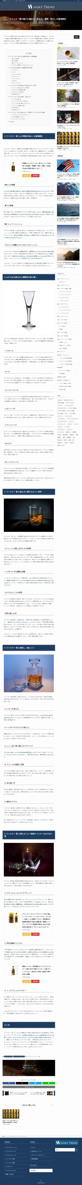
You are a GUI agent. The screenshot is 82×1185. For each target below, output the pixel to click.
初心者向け (65, 434)
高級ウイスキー (61, 445)
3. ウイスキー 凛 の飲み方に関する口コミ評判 (23, 85)
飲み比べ (72, 442)
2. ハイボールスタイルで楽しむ (20, 101)
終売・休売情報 (63, 348)
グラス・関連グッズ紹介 (65, 383)
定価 (77, 434)
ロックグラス (61, 432)
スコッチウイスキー (64, 297)
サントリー (60, 416)
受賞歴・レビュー (64, 342)
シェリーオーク (68, 416)
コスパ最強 (72, 413)
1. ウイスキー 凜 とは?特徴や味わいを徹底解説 (23, 56)
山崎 (64, 437)
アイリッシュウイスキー (65, 291)
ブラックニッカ (30, 1056)
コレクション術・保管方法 (66, 361)
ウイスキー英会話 (63, 336)
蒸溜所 (60, 367)
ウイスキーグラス (62, 408)
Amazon (26, 175)
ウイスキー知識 (63, 332)
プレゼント (60, 426)
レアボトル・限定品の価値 (66, 364)
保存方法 (68, 432)
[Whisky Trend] (41, 6)
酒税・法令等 (62, 377)
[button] (9, 1083)
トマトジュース (16, 78)
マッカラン (67, 426)
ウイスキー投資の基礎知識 (66, 358)
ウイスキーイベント (64, 278)
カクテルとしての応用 (17, 92)
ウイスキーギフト (69, 405)
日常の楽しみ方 (16, 94)
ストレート (71, 421)
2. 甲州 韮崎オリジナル (18, 116)
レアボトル (69, 429)
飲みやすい (60, 442)
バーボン (76, 424)
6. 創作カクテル (16, 109)
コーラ (13, 72)
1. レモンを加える (16, 99)
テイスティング (61, 424)
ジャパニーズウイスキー (19, 1056)
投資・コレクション (64, 355)
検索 (77, 37)
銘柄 (70, 440)
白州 (74, 437)
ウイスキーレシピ (63, 316)
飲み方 (66, 442)
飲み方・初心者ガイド (64, 380)
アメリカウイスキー (64, 307)
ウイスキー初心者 (72, 408)
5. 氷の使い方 (15, 107)
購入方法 (60, 440)
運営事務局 (34, 1159)
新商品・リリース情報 (65, 345)
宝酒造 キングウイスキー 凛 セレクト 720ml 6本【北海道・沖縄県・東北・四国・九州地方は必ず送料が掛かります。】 (36, 165)
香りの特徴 (15, 60)
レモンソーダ (15, 76)
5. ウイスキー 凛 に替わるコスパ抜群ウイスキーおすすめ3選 (27, 112)
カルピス (14, 80)
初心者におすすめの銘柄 (65, 386)
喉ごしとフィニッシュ (17, 63)
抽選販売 (69, 437)
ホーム (33, 1147)
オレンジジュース (16, 82)
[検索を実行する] (76, 1149)
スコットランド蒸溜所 (65, 370)
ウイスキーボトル (8, 1056)
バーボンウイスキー (64, 300)
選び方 (65, 440)
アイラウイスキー (70, 402)
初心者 (59, 434)
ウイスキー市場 (63, 319)
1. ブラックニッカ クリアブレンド (20, 114)
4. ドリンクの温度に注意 (18, 105)
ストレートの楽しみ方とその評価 (20, 87)
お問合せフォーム (36, 1151)
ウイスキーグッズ (11, 1151)
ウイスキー (60, 405)
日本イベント (63, 281)
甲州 (39, 1056)
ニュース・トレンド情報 (65, 339)
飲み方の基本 (63, 389)
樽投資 (61, 329)
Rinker (28, 171)
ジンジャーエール (16, 74)
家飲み (59, 437)
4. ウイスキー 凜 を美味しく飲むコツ (20, 96)
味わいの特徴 (15, 58)
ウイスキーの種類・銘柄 (65, 288)
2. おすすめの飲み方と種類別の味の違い (21, 67)
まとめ (12, 121)
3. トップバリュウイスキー (19, 119)
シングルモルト (61, 418)
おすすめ (60, 400)
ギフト (66, 413)
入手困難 (74, 432)
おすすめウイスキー (68, 400)
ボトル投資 (62, 326)
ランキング (62, 351)
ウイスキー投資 (63, 323)
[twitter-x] (78, 1)
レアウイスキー (61, 429)
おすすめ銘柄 (61, 402)
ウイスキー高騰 (70, 410)
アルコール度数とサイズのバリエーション (22, 65)
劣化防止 (72, 434)
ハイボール (15, 70)
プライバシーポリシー (37, 1155)
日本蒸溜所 (62, 373)
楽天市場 (35, 175)
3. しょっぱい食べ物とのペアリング (21, 103)
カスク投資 (60, 413)
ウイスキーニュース (64, 285)
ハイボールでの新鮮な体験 (18, 90)
